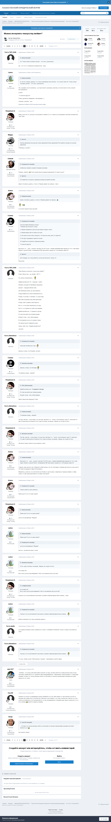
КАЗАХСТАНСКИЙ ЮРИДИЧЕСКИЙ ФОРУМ (21, 8)
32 (11, 683)
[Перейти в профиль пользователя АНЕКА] (86, 39)
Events (11, 17)
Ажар (10, 717)
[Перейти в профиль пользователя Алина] (10, 196)
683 (11, 125)
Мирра (10, 135)
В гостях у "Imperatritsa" (25, 40)
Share (63, 39)
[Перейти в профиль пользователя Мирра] (10, 140)
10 (32, 46)
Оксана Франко (92, 43)
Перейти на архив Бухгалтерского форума (43, 13)
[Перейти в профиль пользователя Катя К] (99, 39)
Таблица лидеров (24, 13)
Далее (41, 46)
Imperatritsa (16, 38)
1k (11, 707)
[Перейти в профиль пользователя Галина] (10, 221)
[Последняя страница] (45, 46)
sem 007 (10, 669)
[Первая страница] (4, 46)
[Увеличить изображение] (29, 172)
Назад (8, 46)
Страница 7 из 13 (53, 46)
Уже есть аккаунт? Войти (89, 7)
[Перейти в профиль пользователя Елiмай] (10, 164)
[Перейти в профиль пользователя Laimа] (10, 78)
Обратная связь (52, 809)
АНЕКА (90, 38)
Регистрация (103, 7)
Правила (18, 17)
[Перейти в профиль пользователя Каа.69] (10, 698)
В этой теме (100, 13)
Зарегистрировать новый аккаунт (24, 763)
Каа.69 (10, 693)
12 (37, 46)
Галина (10, 215)
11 (34, 46)
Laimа (10, 72)
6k (11, 204)
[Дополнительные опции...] (78, 52)
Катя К (103, 38)
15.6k (11, 148)
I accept (104, 819)
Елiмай (10, 158)
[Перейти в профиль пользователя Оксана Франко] (86, 44)
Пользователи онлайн (41, 17)
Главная (6, 13)
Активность (14, 13)
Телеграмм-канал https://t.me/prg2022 (54, 2)
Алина (10, 190)
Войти (59, 762)
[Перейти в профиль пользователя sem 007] (10, 674)
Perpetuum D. (10, 111)
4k (11, 86)
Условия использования (18, 820)
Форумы (5, 17)
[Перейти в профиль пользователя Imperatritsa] (5, 39)
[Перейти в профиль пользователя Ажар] (10, 722)
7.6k (11, 172)
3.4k (11, 229)
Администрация (28, 17)
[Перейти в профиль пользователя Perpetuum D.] (10, 116)
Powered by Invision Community (55, 813)
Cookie (61, 809)
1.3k (11, 730)
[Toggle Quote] (21, 57)
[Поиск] (107, 13)
